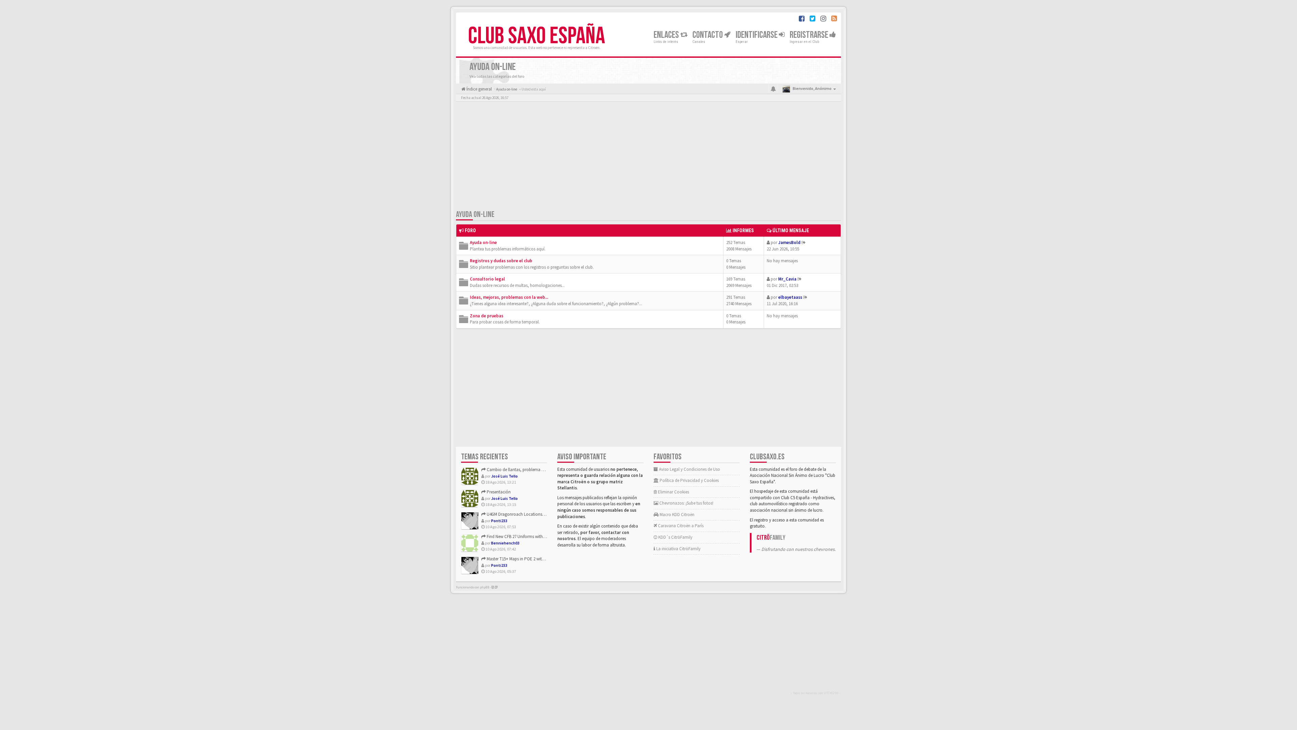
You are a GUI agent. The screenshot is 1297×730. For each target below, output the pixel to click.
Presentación (498, 492)
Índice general (478, 89)
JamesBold (789, 242)
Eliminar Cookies (673, 492)
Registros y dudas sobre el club (501, 261)
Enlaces (667, 35)
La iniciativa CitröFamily (678, 549)
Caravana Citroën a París (680, 526)
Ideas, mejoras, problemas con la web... (509, 297)
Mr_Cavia (787, 279)
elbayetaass (790, 297)
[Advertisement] (648, 157)
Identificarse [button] (757, 35)
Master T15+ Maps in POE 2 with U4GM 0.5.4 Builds (531, 559)
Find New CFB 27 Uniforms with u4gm (520, 536)
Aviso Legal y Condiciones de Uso (689, 469)
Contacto (708, 35)
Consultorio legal (487, 279)
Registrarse (810, 35)
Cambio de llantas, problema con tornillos (525, 469)
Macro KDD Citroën (676, 514)
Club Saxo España (536, 36)
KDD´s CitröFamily (674, 537)
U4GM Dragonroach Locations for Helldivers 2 (527, 514)
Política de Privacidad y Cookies (689, 480)
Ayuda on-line (475, 214)
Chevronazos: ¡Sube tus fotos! (685, 503)
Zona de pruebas (486, 316)
